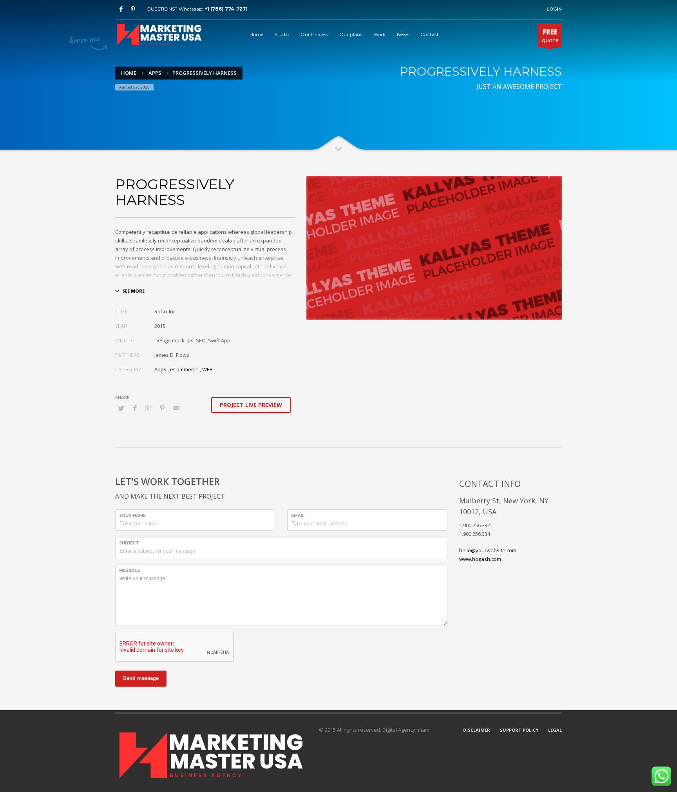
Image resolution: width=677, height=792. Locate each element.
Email (297, 515)
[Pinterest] (133, 9)
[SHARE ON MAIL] (176, 408)
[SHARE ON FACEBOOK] (135, 408)
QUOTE (550, 35)
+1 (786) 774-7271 (226, 9)
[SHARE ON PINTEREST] (162, 408)
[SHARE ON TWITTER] (121, 408)
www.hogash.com (480, 558)
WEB (207, 369)
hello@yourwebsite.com (487, 550)
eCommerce (184, 369)
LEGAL (555, 730)
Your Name (132, 515)
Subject (129, 543)
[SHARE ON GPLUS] (148, 408)
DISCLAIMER (476, 730)
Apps (160, 369)
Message (129, 570)
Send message (141, 678)
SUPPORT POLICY (519, 730)
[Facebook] (121, 9)
